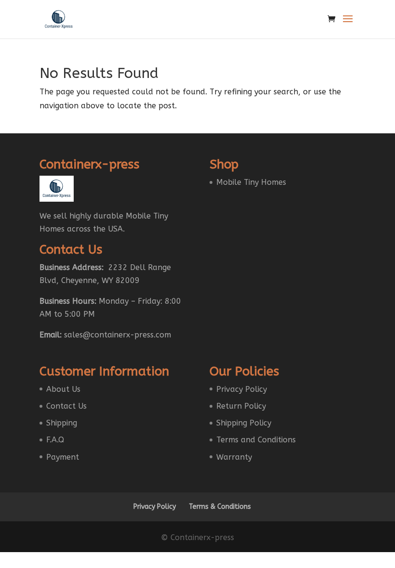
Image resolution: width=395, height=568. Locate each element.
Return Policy (241, 406)
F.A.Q (55, 439)
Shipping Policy (243, 422)
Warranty (234, 457)
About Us (63, 389)
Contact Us (66, 406)
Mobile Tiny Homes (251, 182)
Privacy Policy (241, 389)
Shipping (61, 422)
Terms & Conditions (220, 507)
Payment (62, 457)
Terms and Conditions (256, 439)
